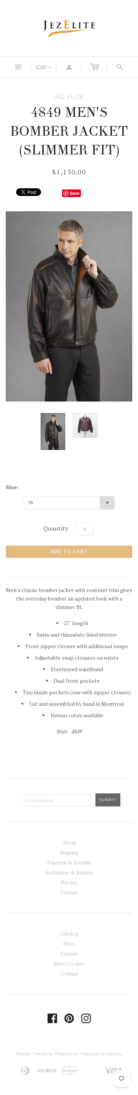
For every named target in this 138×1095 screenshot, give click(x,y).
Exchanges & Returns (69, 872)
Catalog (69, 933)
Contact (69, 892)
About (69, 842)
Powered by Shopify (101, 1054)
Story (69, 943)
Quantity (55, 528)
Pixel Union (66, 1054)
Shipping (69, 852)
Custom (69, 953)
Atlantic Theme (31, 1054)
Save (74, 193)
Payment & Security (69, 862)
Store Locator (69, 963)
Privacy (69, 882)
